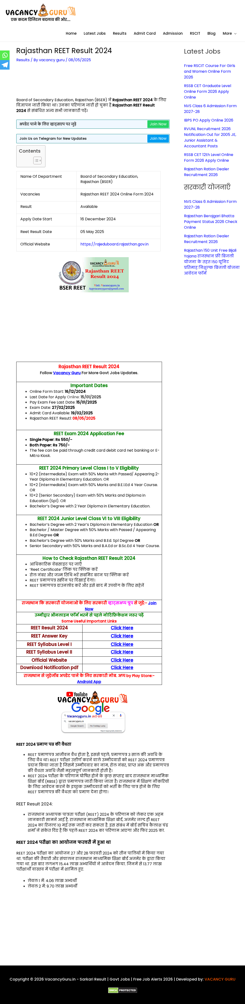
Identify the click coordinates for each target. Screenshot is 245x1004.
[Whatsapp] (5, 55)
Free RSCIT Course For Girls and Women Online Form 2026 (209, 71)
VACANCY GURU (220, 979)
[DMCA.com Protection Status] (122, 990)
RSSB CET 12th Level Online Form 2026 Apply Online (208, 157)
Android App (89, 681)
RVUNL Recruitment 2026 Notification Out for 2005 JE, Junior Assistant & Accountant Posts (210, 137)
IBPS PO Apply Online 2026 (208, 120)
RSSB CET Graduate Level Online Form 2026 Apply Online (207, 91)
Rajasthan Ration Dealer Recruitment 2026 (206, 172)
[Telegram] (5, 65)
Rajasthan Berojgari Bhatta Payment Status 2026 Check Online (210, 221)
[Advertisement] (103, 83)
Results (23, 60)
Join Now (158, 124)
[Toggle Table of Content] (35, 160)
